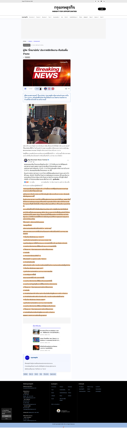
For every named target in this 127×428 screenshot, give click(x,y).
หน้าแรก (24, 41)
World (66, 17)
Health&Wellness (73, 17)
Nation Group (90, 387)
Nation (88, 389)
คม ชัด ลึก (98, 387)
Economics (31, 17)
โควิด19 (36, 374)
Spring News (98, 389)
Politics (80, 17)
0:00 (29, 88)
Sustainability (55, 17)
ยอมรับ (6, 416)
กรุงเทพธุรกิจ (81, 389)
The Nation (81, 387)
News (91, 17)
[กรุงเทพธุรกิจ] (25, 17)
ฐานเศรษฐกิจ (98, 391)
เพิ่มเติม (3, 413)
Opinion (96, 17)
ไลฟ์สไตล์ (25, 374)
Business (44, 17)
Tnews (88, 391)
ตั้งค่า (7, 418)
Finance (37, 17)
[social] (96, 1)
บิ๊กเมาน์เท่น (46, 374)
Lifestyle (85, 17)
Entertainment (37, 41)
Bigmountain (53, 374)
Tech (49, 17)
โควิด (41, 374)
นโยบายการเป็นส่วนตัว (63, 399)
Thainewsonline (82, 391)
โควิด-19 (31, 374)
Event (101, 17)
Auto (62, 17)
